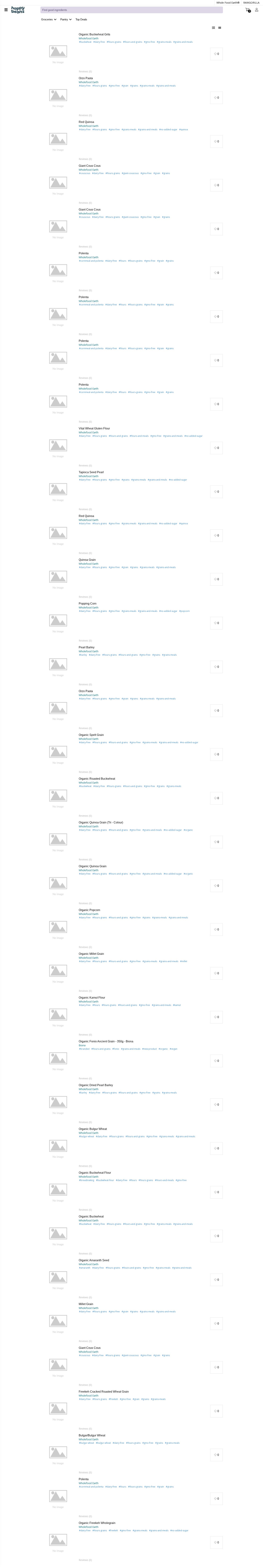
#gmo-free (149, 41)
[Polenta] (58, 273)
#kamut (177, 1005)
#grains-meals (164, 41)
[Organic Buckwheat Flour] (58, 1192)
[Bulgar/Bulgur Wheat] (58, 1455)
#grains (134, 85)
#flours (122, 260)
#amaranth (84, 1267)
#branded (84, 1048)
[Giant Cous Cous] (58, 185)
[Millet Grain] (58, 1324)
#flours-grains (114, 41)
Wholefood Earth (88, 38)
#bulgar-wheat (86, 1442)
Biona (82, 1045)
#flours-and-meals (139, 435)
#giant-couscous (130, 173)
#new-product (149, 1048)
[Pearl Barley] (58, 667)
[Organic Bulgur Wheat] (58, 1148)
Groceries (47, 19)
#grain (125, 85)
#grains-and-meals (183, 41)
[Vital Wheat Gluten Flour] (58, 448)
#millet (183, 961)
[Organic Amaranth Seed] (58, 1280)
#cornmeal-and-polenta (91, 260)
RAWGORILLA (251, 2)
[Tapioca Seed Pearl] (58, 492)
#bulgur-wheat (86, 1136)
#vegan (173, 1048)
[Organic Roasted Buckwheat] (58, 798)
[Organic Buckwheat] (58, 1236)
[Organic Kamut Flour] (58, 1017)
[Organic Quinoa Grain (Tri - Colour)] (58, 842)
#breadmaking (86, 1180)
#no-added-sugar (168, 129)
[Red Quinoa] (58, 141)
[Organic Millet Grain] (58, 973)
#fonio (115, 1048)
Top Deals (81, 19)
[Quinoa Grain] (58, 579)
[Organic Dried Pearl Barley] (58, 1105)
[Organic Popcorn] (58, 929)
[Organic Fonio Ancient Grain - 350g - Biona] (58, 1061)
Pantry (64, 19)
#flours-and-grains (132, 41)
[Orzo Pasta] (58, 98)
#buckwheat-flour (105, 1180)
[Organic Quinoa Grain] (58, 886)
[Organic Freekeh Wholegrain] (58, 1542)
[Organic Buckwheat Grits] (58, 54)
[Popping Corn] (58, 623)
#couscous (84, 173)
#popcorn (184, 611)
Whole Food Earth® (228, 2)
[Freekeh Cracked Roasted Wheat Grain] (58, 1411)
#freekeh (113, 1399)
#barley (83, 654)
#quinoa (183, 129)
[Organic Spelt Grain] (58, 754)
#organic (188, 829)
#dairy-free (99, 41)
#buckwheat (85, 41)
